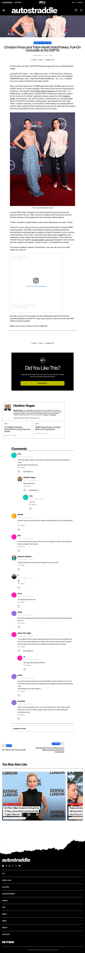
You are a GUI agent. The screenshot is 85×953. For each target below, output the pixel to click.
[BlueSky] (19, 866)
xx (24, 657)
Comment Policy (54, 950)
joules (20, 675)
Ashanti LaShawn (25, 556)
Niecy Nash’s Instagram (45, 91)
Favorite (40, 60)
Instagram (53, 415)
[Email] (16, 866)
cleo (19, 454)
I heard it (69, 76)
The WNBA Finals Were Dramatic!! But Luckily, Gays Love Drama (17, 429)
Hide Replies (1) (28, 472)
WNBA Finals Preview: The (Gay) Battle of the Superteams (47, 428)
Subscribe (80, 2)
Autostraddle (7, 2)
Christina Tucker (9, 818)
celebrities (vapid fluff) (43, 43)
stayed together (38, 240)
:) (18, 575)
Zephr (20, 612)
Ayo (19, 535)
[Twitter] (13, 866)
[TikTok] (9, 866)
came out (48, 240)
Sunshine (21, 701)
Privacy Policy (46, 950)
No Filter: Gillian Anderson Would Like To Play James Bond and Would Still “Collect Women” (21, 811)
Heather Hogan (37, 55)
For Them (18, 2)
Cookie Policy (39, 950)
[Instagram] (3, 866)
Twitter (46, 415)
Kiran (20, 593)
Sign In (73, 2)
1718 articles (32, 418)
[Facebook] (6, 866)
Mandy (20, 514)
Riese (71, 818)
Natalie (6, 435)
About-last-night (24, 633)
